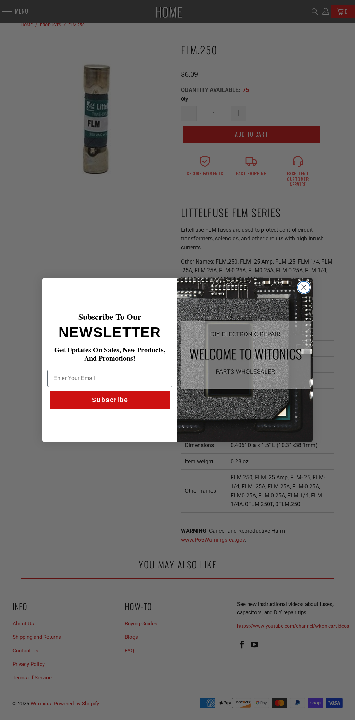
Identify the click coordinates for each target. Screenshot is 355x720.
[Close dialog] (304, 287)
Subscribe (110, 399)
